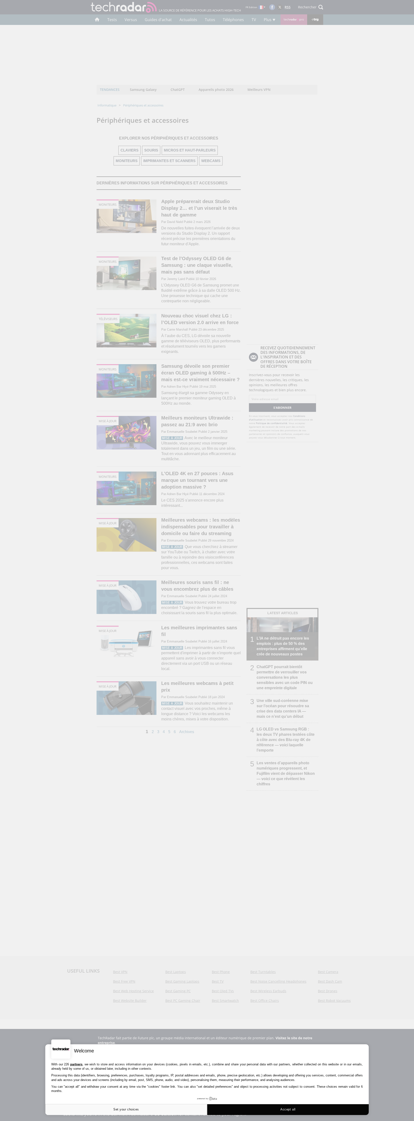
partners (76, 1064)
